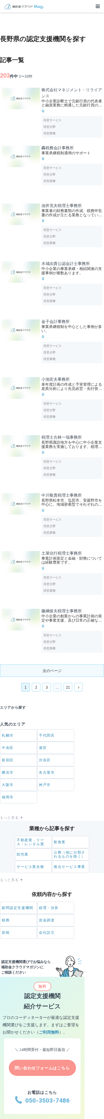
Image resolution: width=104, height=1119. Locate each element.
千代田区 (47, 735)
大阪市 (8, 785)
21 (68, 687)
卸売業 (23, 854)
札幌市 (8, 735)
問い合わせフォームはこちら (42, 1068)
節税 (6, 932)
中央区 (8, 748)
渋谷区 (45, 760)
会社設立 (47, 932)
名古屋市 (47, 772)
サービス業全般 (30, 867)
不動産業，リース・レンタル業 (30, 842)
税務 (6, 920)
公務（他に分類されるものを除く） (69, 854)
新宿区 (8, 760)
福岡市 (8, 797)
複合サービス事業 (69, 867)
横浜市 (8, 772)
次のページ (52, 671)
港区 (43, 748)
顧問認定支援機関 (17, 908)
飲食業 (60, 842)
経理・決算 (49, 908)
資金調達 (47, 920)
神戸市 (45, 785)
